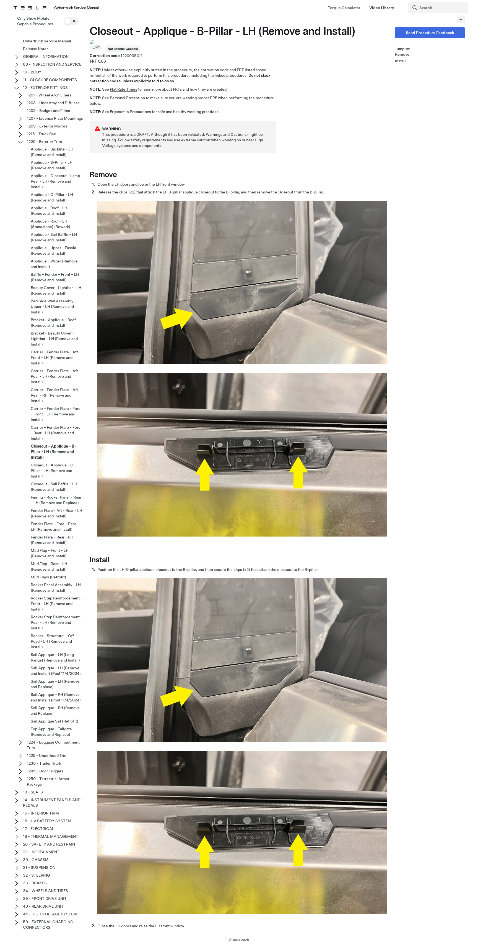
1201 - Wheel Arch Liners (49, 95)
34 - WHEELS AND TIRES (45, 891)
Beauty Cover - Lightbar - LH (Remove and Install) (56, 290)
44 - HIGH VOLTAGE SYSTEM (50, 914)
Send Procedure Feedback (430, 32)
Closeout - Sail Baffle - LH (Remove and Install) (54, 487)
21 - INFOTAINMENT (41, 852)
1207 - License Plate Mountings (55, 118)
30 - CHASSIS (36, 859)
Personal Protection (127, 98)
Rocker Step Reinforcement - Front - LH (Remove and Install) (56, 603)
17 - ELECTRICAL (38, 828)
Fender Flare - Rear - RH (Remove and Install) (52, 540)
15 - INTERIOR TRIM (41, 813)
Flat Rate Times (123, 89)
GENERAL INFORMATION (46, 56)
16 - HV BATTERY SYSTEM (47, 821)
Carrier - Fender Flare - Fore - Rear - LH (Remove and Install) (55, 433)
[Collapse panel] (461, 19)
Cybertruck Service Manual (47, 41)
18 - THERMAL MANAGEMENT (50, 836)
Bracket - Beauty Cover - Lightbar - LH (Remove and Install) (54, 338)
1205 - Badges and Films (48, 110)
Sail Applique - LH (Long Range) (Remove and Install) (55, 657)
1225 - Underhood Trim (47, 755)
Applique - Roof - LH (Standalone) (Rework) (50, 224)
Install (400, 61)
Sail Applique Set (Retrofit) (54, 721)
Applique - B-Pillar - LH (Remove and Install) (51, 165)
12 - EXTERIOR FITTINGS (45, 87)
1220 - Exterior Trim (44, 141)
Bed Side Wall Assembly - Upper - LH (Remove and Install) (53, 306)
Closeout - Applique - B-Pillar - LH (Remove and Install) (53, 452)
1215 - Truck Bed (41, 134)
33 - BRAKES (35, 883)
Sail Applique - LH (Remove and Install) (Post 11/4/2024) (56, 671)
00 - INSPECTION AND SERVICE (52, 64)
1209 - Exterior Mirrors (47, 126)
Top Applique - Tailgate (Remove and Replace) (51, 732)
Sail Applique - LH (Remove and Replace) (55, 684)
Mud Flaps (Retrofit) (48, 577)
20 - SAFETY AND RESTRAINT (50, 844)
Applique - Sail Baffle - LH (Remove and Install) (54, 237)
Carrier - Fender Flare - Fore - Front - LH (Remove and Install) (55, 414)
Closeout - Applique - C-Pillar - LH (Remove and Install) (53, 470)
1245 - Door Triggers (45, 771)
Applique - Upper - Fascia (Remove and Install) (53, 251)
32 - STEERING (36, 875)
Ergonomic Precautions (130, 111)
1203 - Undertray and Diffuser (53, 103)
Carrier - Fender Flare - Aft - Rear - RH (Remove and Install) (56, 395)
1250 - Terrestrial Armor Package (48, 782)
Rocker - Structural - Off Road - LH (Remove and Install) (52, 641)
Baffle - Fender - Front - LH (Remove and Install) (55, 277)
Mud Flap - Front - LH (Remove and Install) (50, 553)
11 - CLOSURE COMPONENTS (50, 80)
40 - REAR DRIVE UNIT (43, 906)
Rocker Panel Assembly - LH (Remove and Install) (56, 588)
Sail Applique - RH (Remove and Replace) (55, 711)
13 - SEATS (33, 792)
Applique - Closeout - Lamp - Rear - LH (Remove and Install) (57, 181)
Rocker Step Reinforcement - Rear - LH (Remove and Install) (56, 622)
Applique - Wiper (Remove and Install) (54, 264)
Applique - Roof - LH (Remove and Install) (49, 211)
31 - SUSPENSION (39, 867)
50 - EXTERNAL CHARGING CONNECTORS (48, 925)
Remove (402, 54)
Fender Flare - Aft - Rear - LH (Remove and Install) (56, 513)
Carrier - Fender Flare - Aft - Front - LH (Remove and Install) (56, 357)
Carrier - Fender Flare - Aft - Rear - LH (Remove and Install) (56, 376)
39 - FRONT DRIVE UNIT (45, 898)
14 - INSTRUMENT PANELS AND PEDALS (51, 803)
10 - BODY (32, 72)
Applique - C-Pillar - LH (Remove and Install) (52, 197)
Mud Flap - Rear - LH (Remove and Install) (49, 566)
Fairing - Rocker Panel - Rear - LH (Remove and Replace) (56, 500)
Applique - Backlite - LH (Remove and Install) (52, 152)
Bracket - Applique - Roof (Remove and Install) (53, 323)
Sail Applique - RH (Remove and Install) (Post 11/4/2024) (56, 697)
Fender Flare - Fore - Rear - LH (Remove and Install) (55, 527)
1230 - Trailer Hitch (44, 763)
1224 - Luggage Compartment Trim (53, 745)
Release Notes (35, 49)
